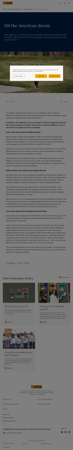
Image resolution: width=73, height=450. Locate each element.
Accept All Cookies (54, 76)
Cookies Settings (18, 76)
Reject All (41, 76)
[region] (36, 73)
